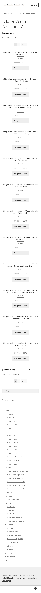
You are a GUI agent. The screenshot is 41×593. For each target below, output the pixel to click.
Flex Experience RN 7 (13, 500)
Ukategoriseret (10, 557)
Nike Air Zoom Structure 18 (16, 482)
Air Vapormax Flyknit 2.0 (15, 539)
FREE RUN (8, 503)
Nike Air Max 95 (12, 450)
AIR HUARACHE (9, 407)
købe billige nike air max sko (12, 578)
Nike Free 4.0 (11, 510)
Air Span (10, 528)
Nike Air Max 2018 (12, 435)
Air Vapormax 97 (12, 532)
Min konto (7, 589)
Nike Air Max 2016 (12, 428)
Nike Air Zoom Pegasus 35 (15, 478)
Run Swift (10, 549)
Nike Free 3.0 (11, 507)
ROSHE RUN (8, 553)
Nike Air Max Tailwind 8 (14, 457)
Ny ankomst (9, 525)
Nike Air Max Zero (12, 464)
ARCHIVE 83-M (9, 492)
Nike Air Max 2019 (12, 439)
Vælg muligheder (20, 68)
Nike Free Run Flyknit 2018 (15, 521)
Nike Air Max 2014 (12, 421)
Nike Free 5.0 (11, 514)
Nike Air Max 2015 (12, 425)
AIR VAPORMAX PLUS (13, 542)
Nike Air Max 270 (12, 443)
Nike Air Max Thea (13, 460)
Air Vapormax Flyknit (14, 535)
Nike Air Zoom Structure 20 (16, 485)
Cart (31, 587)
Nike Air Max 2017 (12, 432)
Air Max (7, 410)
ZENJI (6, 560)
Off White (10, 546)
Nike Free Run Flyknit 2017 (15, 517)
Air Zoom (13, 13)
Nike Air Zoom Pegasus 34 (15, 475)
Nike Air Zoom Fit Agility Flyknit (17, 471)
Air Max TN (10, 418)
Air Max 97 (10, 414)
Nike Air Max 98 (12, 453)
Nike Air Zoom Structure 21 (16, 489)
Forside (6, 13)
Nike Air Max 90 (12, 446)
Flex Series (8, 496)
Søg (20, 589)
